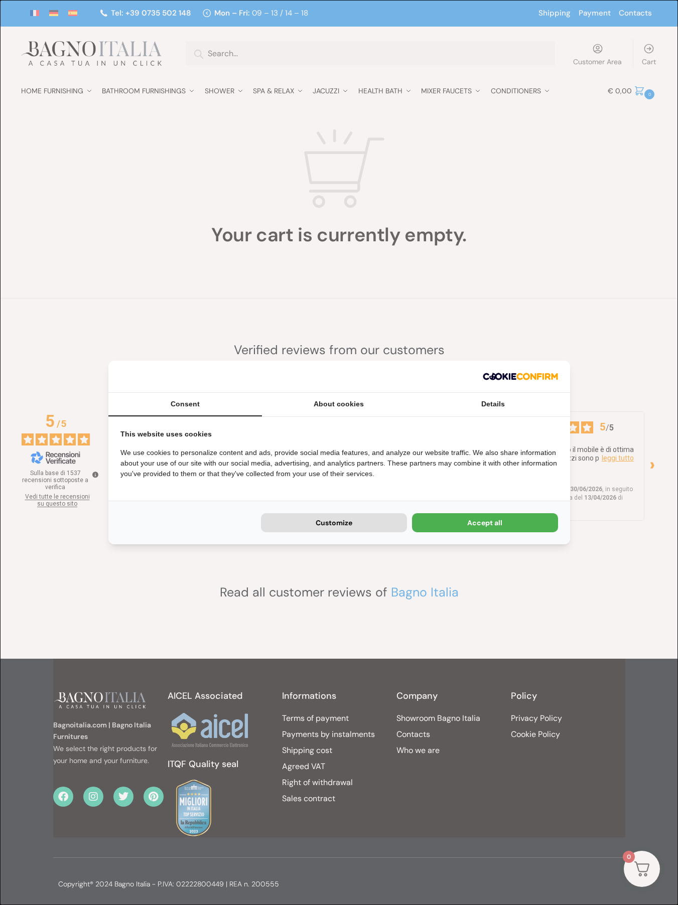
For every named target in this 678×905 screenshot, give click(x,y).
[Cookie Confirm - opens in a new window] (520, 376)
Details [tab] (493, 404)
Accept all (484, 522)
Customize (334, 522)
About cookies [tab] (339, 404)
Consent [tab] (185, 404)
